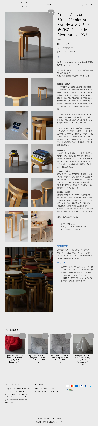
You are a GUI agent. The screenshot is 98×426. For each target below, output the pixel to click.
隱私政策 (45, 422)
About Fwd (25, 7)
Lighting (20, 3)
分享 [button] (61, 57)
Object (28, 3)
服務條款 (39, 422)
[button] (83, 5)
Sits (14, 3)
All (10, 3)
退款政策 (51, 422)
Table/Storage (15, 7)
